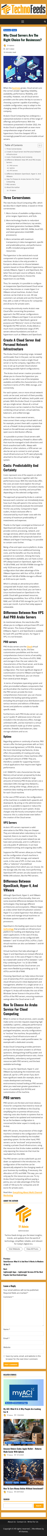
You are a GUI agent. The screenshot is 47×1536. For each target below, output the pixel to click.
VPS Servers (14, 170)
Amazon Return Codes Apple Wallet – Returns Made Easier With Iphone (22, 1450)
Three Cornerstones (14, 149)
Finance (23, 1482)
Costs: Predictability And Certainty (19, 157)
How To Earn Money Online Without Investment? (23, 1488)
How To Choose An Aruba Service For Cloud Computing (22, 180)
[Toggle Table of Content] (38, 145)
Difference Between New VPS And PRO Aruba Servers (23, 161)
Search (6, 1499)
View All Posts (32, 1249)
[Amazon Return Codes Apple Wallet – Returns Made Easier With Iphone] (23, 1432)
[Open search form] (45, 21)
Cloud (14, 30)
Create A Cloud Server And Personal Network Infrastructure (23, 153)
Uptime (12, 168)
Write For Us (32, 1522)
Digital (16, 1482)
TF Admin (10, 45)
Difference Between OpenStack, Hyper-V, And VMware (23, 175)
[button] (22, 21)
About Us (12, 1522)
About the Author (13, 187)
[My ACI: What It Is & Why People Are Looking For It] (23, 1392)
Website (6, 1347)
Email (6, 1338)
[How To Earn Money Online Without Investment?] (23, 1472)
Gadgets (17, 1443)
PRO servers (14, 165)
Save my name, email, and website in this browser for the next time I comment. (23, 1357)
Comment (8, 1297)
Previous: (23, 1261)
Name (6, 1329)
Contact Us (21, 1522)
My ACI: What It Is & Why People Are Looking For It (22, 1410)
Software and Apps (20, 1403)
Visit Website (14, 1249)
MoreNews (36, 1528)
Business (7, 30)
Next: (23, 1272)
